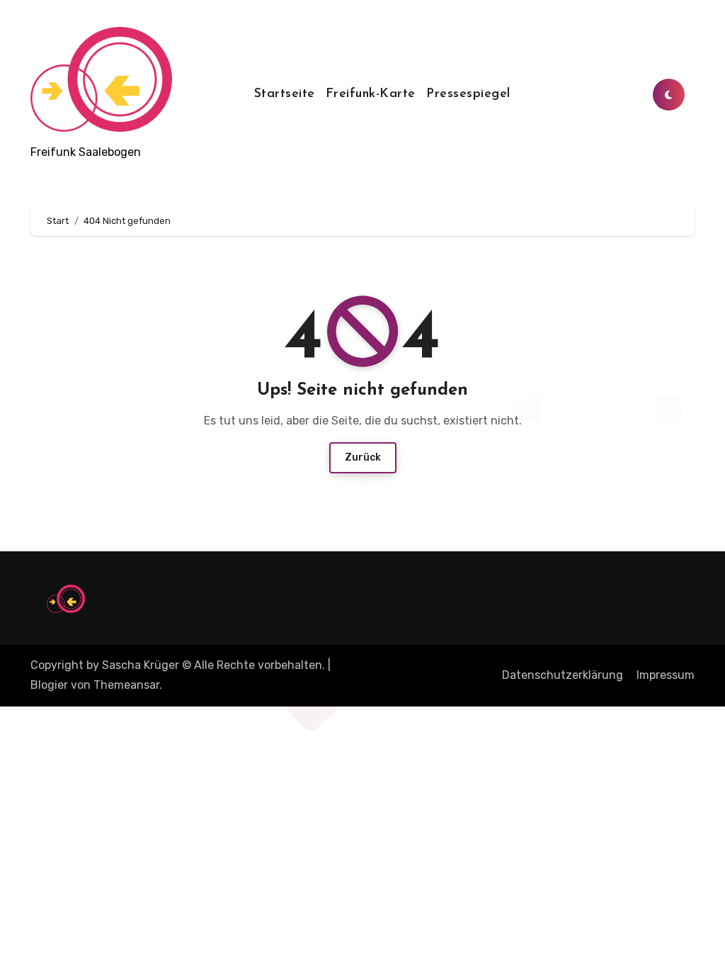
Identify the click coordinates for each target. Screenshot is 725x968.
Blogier (49, 685)
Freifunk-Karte (371, 94)
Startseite (284, 94)
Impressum (665, 675)
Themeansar (126, 685)
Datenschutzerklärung (562, 675)
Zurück (363, 457)
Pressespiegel (468, 94)
